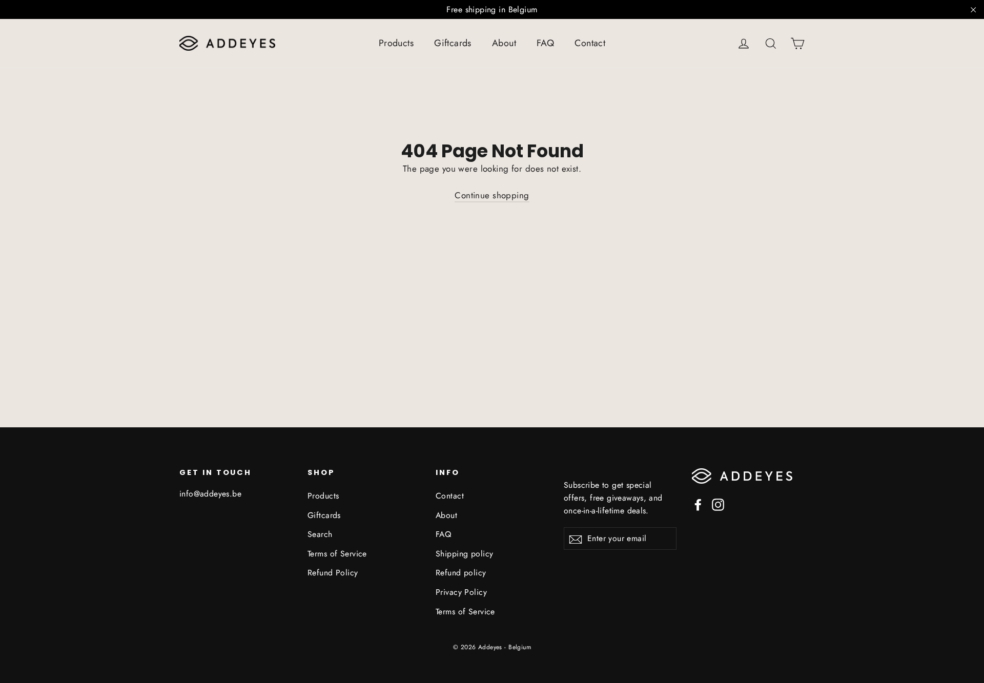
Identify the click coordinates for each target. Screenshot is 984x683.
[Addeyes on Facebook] (698, 504)
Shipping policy (464, 554)
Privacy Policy (461, 592)
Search (320, 534)
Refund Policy (333, 572)
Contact (590, 43)
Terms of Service (337, 554)
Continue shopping (492, 195)
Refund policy (461, 572)
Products (396, 43)
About (504, 43)
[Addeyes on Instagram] (718, 504)
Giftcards (452, 43)
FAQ (545, 43)
